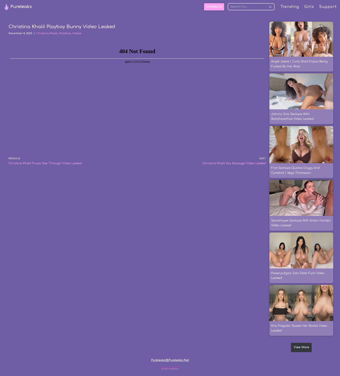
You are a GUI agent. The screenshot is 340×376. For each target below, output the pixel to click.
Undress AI (214, 6)
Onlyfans (65, 33)
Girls (309, 7)
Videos (76, 33)
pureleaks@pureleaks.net (170, 360)
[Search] (270, 6)
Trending (289, 7)
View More (301, 347)
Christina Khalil (46, 33)
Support (328, 7)
